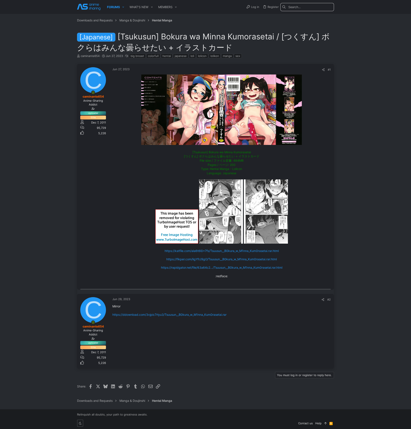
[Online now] (93, 92)
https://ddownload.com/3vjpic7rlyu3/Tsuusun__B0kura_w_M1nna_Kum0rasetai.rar (169, 314)
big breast (137, 56)
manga (227, 56)
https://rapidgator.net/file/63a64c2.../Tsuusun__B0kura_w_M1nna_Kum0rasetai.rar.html (221, 267)
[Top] (325, 423)
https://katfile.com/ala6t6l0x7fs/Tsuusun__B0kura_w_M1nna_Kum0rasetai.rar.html (222, 251)
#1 (329, 69)
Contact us (305, 423)
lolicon (202, 56)
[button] (123, 7)
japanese (181, 56)
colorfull (153, 56)
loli (192, 56)
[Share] (323, 70)
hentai (166, 56)
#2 (329, 299)
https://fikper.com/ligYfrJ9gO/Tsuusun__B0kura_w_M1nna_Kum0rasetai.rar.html (221, 259)
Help (318, 423)
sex (237, 56)
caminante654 (90, 56)
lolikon (214, 56)
